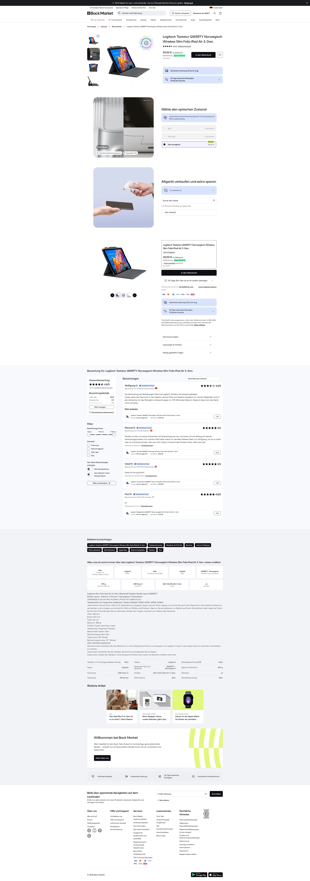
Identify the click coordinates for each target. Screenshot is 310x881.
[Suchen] (119, 13)
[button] (146, 43)
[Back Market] (100, 13)
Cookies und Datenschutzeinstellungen (189, 836)
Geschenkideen (162, 832)
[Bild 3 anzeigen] (129, 295)
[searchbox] (143, 13)
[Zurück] (112, 295)
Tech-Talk (160, 816)
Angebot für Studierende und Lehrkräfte (139, 836)
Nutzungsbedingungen (188, 820)
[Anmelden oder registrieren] (214, 13)
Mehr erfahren (199, 325)
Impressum (183, 851)
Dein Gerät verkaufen (141, 829)
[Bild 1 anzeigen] (117, 295)
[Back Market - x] (89, 836)
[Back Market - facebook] (100, 830)
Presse (89, 820)
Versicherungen (139, 826)
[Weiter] (135, 295)
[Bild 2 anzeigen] (123, 295)
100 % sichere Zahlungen (142, 857)
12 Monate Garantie (140, 823)
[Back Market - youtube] (94, 830)
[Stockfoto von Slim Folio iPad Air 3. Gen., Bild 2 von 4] (93, 67)
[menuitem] (131, 20)
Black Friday (160, 836)
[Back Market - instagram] (89, 830)
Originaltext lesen (147, 445)
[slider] (89, 434)
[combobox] (189, 200)
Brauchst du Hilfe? (201, 13)
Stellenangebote (93, 823)
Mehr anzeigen (131, 409)
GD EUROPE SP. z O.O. (186, 287)
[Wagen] (220, 13)
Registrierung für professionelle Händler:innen (139, 845)
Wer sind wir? (92, 816)
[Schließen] (307, 3)
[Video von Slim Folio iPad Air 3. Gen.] (93, 54)
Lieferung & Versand (118, 823)
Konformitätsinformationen (207, 287)
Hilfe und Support (117, 820)
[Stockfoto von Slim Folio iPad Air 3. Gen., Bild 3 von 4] (93, 81)
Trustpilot (90, 826)
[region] (155, 707)
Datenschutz (184, 841)
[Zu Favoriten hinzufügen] (220, 55)
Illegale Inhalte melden (188, 854)
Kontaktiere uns (116, 816)
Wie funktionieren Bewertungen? (103, 412)
